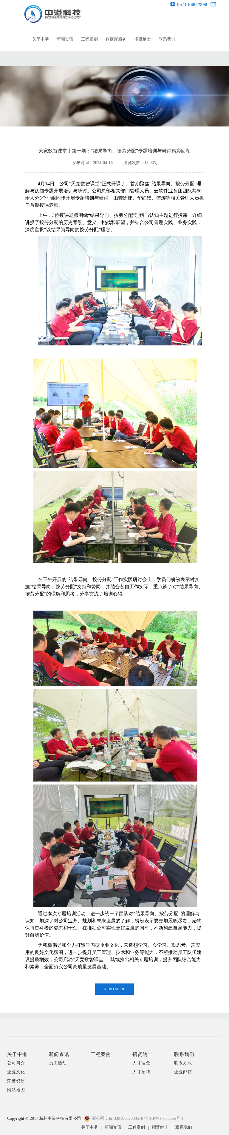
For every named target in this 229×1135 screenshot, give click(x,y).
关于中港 (40, 39)
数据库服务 (116, 39)
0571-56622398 (192, 4)
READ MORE (115, 989)
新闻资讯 (65, 39)
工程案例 (89, 39)
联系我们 (167, 39)
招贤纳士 (142, 39)
